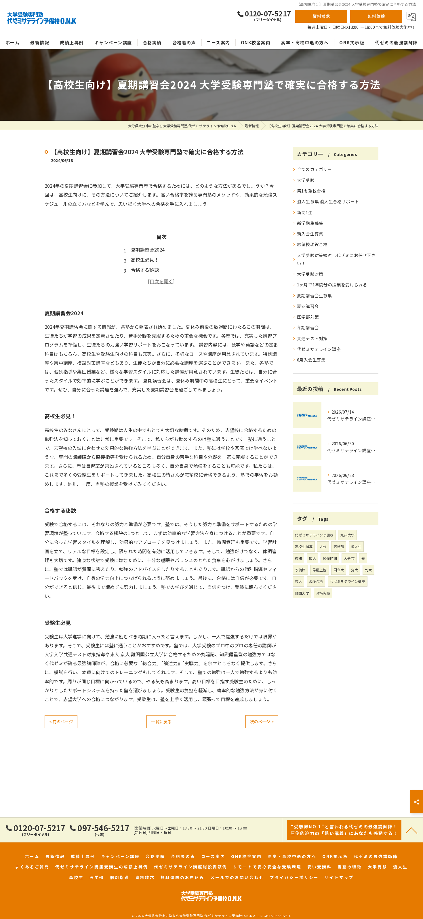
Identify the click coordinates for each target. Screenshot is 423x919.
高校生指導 (304, 546)
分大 (354, 569)
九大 (368, 569)
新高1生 (305, 212)
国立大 (339, 569)
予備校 (300, 569)
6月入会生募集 (311, 360)
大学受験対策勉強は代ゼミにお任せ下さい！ (336, 259)
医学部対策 (308, 317)
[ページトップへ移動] (411, 830)
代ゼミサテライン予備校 (314, 534)
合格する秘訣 (145, 269)
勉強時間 (330, 558)
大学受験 (306, 180)
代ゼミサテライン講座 (319, 349)
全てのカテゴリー (314, 169)
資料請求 (321, 16)
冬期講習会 (308, 327)
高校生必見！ (145, 259)
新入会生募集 (310, 234)
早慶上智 (320, 569)
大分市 (349, 558)
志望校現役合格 (312, 244)
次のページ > (262, 721)
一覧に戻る (161, 721)
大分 (322, 546)
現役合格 (316, 581)
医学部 (339, 546)
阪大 (312, 558)
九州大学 (347, 534)
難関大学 (302, 593)
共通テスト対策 (312, 338)
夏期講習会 (308, 306)
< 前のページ (61, 721)
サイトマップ (339, 877)
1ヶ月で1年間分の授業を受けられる (332, 284)
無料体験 (376, 16)
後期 (298, 558)
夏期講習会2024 (148, 249)
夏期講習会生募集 (314, 295)
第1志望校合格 (311, 191)
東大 (298, 581)
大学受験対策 (310, 274)
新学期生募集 (310, 223)
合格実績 (323, 593)
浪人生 (356, 546)
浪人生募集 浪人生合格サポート (328, 201)
